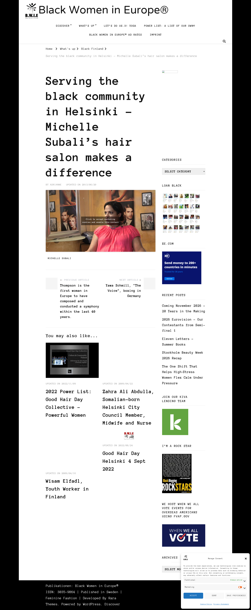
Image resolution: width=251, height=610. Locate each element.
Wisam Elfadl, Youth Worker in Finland (67, 488)
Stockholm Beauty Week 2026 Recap (182, 355)
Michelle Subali (59, 258)
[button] (245, 558)
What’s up (86, 25)
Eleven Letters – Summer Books (177, 341)
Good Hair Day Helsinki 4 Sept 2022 (124, 461)
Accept (193, 596)
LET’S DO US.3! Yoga (120, 25)
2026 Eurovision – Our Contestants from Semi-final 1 (183, 325)
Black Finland (56, 68)
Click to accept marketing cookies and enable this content (100, 220)
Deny (214, 596)
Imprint (156, 34)
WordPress (92, 604)
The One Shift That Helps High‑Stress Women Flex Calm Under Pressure (182, 375)
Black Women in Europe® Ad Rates (115, 34)
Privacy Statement (221, 604)
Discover (63, 25)
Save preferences (236, 596)
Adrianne (56, 184)
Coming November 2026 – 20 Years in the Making (183, 308)
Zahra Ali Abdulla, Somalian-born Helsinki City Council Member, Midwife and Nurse (128, 407)
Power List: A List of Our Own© (169, 25)
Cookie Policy (206, 604)
